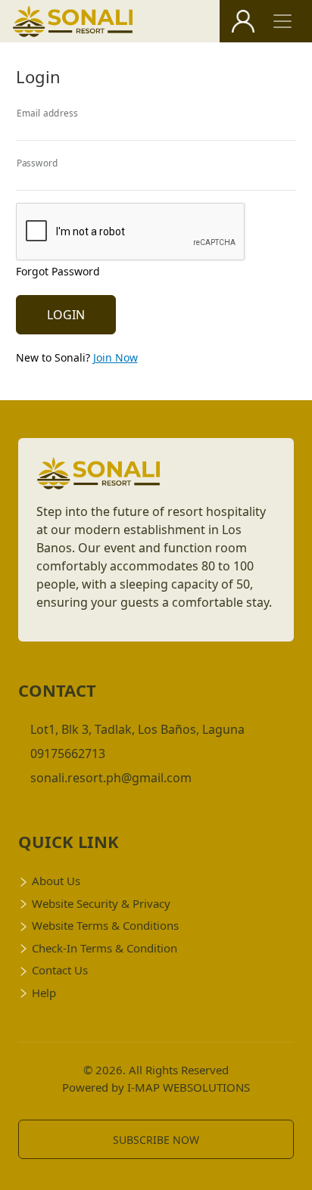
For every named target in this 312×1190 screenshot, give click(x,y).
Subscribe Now (156, 1140)
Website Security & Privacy (101, 903)
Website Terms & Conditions (105, 925)
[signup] (243, 21)
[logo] (98, 478)
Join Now (115, 357)
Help (44, 992)
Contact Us (60, 969)
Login (66, 314)
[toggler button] (282, 21)
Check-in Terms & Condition (104, 947)
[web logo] (73, 21)
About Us (56, 880)
